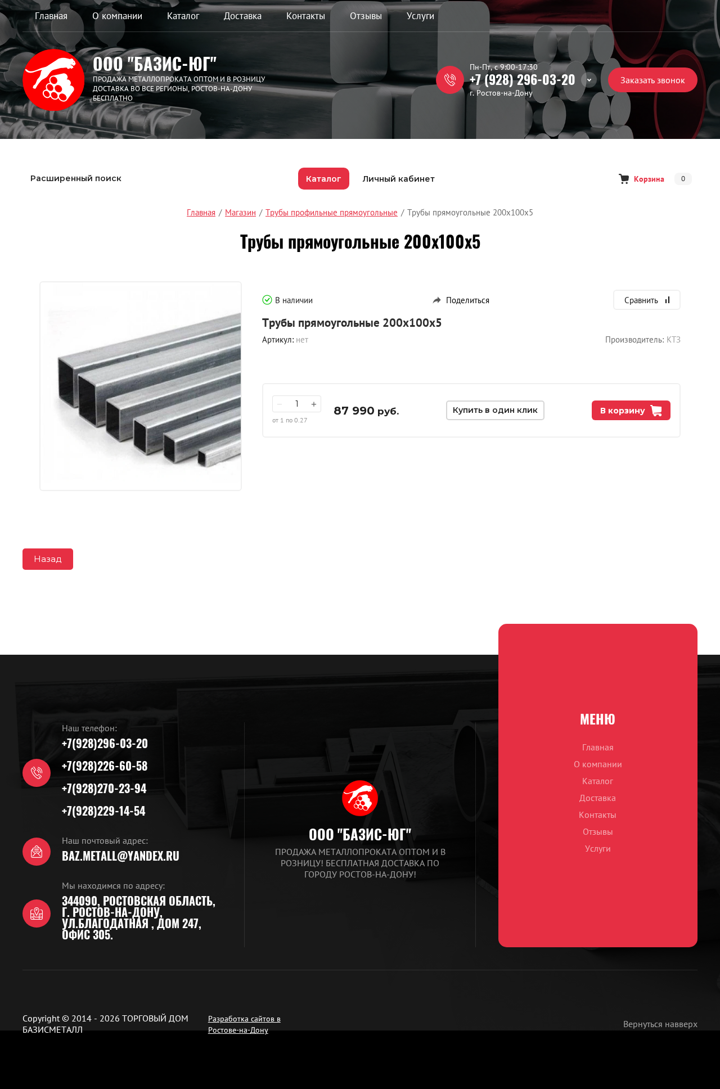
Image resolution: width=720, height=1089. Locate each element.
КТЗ (674, 339)
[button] (653, 80)
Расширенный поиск (76, 178)
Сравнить (641, 300)
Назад (48, 559)
